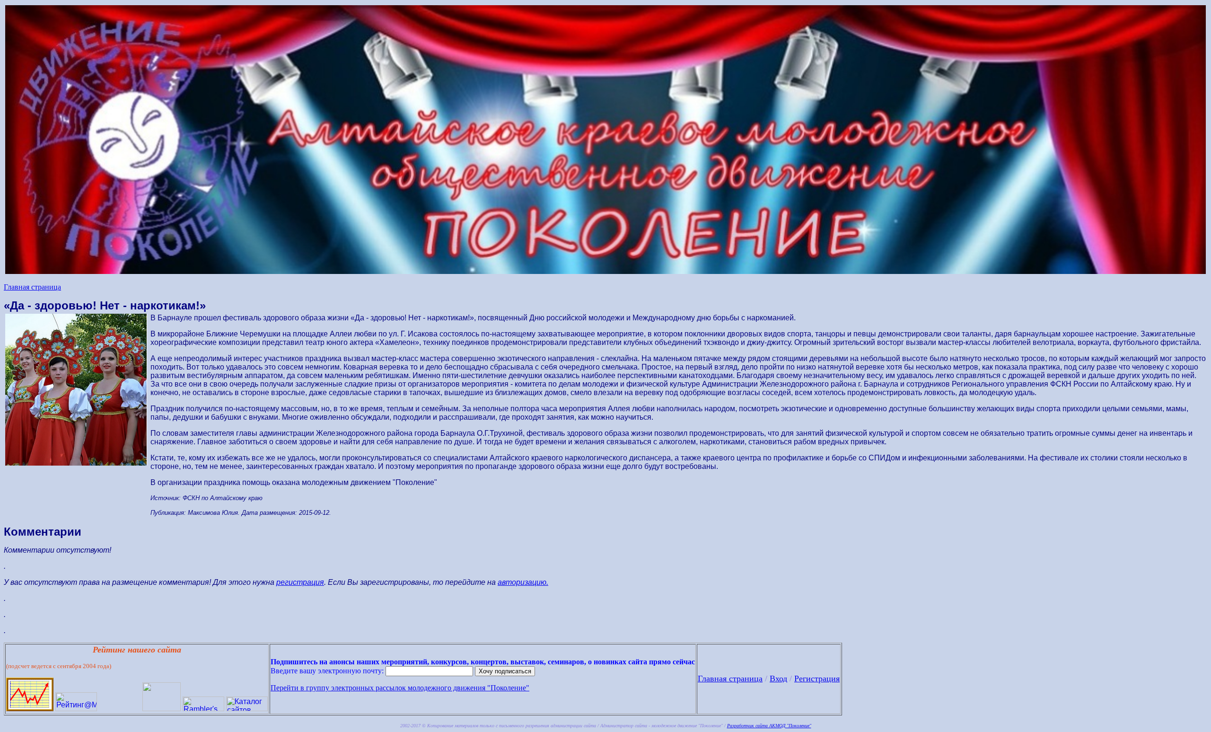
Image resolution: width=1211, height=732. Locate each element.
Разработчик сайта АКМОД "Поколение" (769, 725)
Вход (778, 678)
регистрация (300, 582)
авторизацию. (523, 582)
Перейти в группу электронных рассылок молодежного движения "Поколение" (400, 688)
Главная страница (32, 287)
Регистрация (817, 678)
